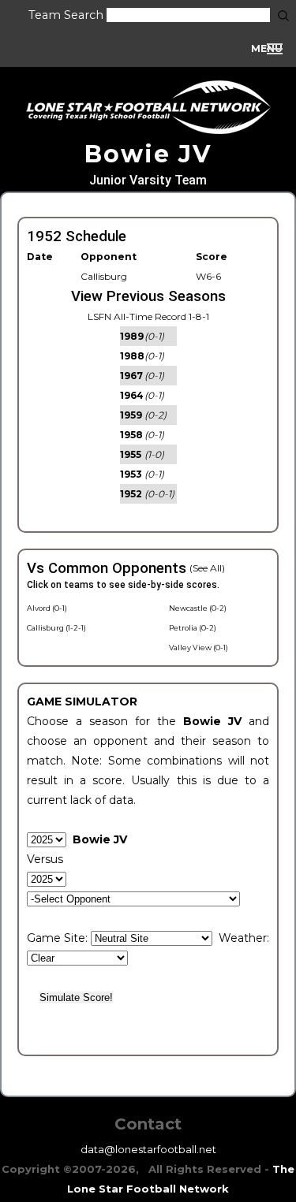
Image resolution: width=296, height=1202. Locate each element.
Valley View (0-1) (198, 647)
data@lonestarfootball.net (148, 1149)
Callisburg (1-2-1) (56, 627)
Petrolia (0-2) (192, 627)
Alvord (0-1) (47, 608)
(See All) (207, 568)
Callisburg (104, 276)
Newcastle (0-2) (198, 608)
